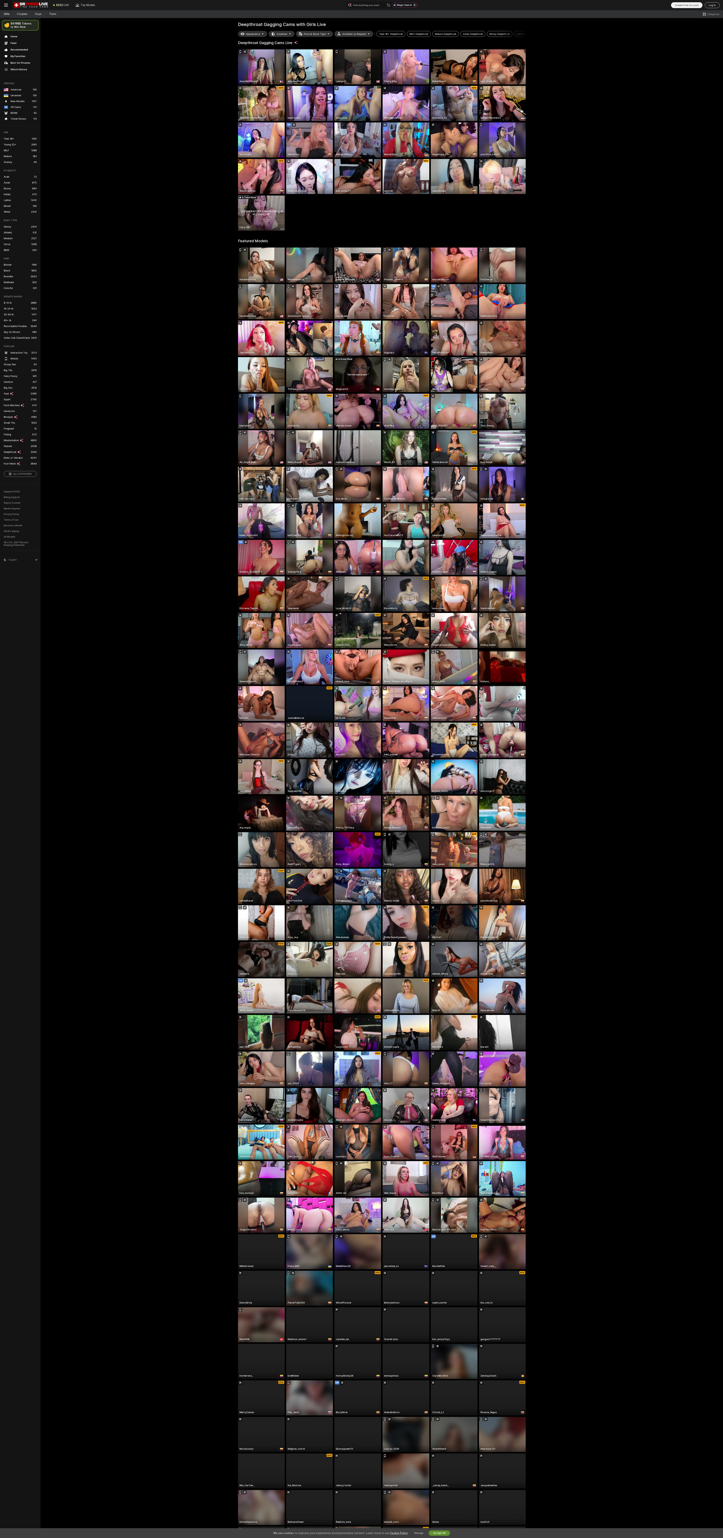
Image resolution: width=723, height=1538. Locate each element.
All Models (9, 537)
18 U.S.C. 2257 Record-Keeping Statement (16, 543)
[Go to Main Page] (31, 5)
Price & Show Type (315, 34)
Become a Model (13, 525)
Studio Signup (11, 531)
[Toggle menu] (6, 5)
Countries (282, 34)
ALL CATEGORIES (22, 474)
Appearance (253, 34)
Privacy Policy (11, 514)
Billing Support (12, 497)
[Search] (388, 5)
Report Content (12, 503)
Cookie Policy (399, 1533)
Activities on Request (354, 34)
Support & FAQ (12, 491)
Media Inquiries (12, 508)
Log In (712, 5)
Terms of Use (11, 520)
